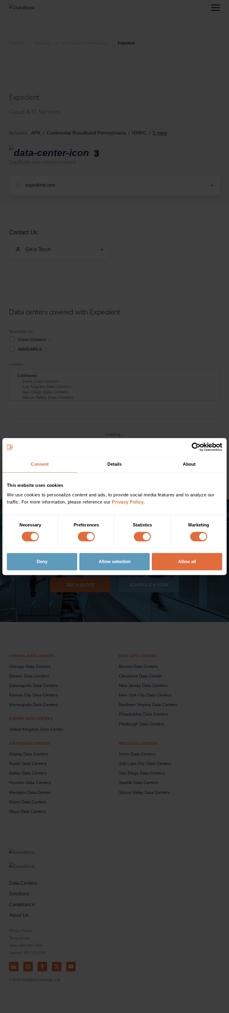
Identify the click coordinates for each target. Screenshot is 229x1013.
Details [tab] (114, 464)
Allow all (187, 561)
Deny (42, 561)
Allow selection (115, 561)
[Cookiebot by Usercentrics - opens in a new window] (196, 446)
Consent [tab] (40, 464)
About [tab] (189, 464)
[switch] (86, 536)
